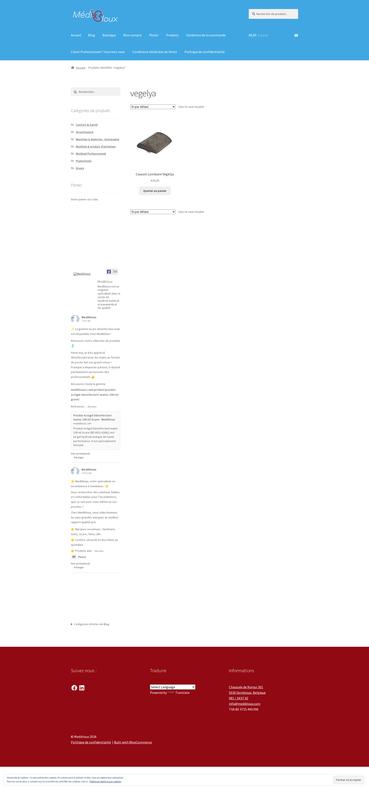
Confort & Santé (87, 125)
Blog (91, 35)
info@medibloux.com (244, 704)
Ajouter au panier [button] (154, 191)
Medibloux (89, 317)
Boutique (109, 35)
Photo (82, 557)
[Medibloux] (83, 274)
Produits (172, 35)
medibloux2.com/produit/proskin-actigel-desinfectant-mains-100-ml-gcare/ (95, 394)
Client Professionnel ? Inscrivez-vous (98, 52)
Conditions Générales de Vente (154, 52)
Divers (80, 168)
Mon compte (132, 35)
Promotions (84, 161)
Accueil (76, 35)
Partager (79, 457)
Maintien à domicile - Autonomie (97, 139)
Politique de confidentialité (204, 52)
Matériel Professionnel (91, 153)
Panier (154, 35)
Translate (182, 692)
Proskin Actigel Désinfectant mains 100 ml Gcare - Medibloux (94, 417)
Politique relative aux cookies (105, 781)
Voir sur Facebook (80, 453)
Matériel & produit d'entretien (96, 146)
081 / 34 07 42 (238, 698)
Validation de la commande (206, 35)
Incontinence (84, 132)
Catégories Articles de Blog (91, 624)
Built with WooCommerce (133, 742)
